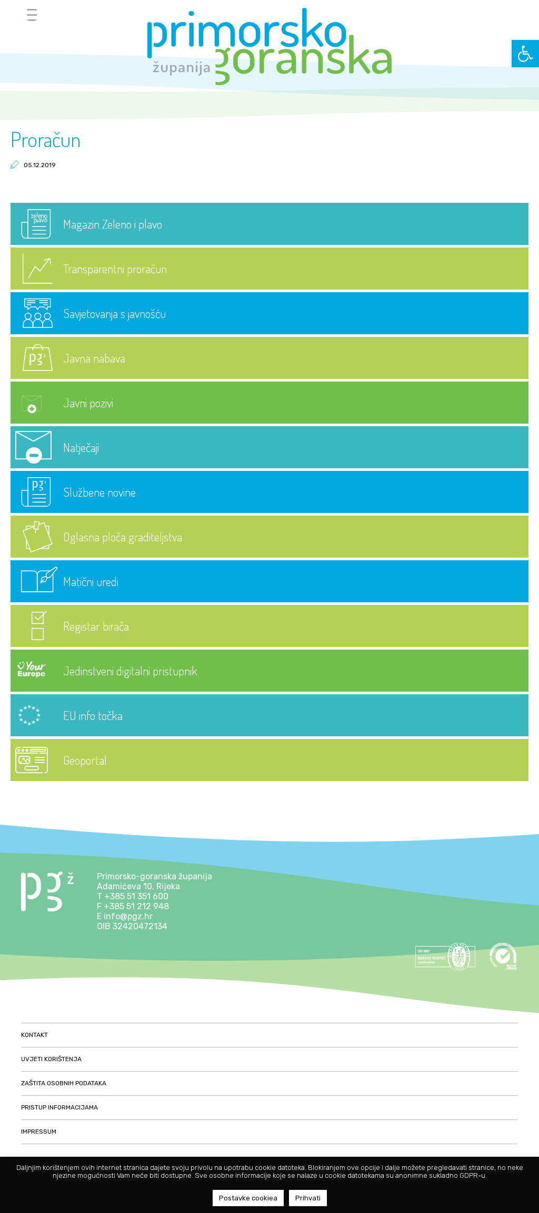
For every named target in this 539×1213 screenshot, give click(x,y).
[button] (525, 53)
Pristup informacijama (59, 1107)
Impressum (38, 1131)
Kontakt (34, 1035)
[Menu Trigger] (32, 14)
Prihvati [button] (308, 1198)
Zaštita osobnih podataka (63, 1083)
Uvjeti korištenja (51, 1059)
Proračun (46, 139)
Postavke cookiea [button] (248, 1198)
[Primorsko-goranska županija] (269, 46)
